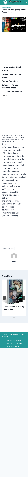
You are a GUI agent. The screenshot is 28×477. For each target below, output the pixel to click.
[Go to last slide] (4, 298)
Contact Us (10, 346)
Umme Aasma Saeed (8, 248)
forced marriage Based (6, 7)
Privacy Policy (10, 343)
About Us (18, 346)
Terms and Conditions (14, 340)
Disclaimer (19, 343)
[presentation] (14, 292)
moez (14, 261)
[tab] (10, 317)
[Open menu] (1, 2)
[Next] (23, 298)
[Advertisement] (14, 48)
